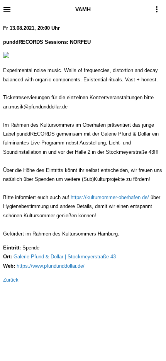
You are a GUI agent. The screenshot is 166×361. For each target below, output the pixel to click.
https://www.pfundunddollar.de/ (51, 266)
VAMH (83, 9)
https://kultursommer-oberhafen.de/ (110, 197)
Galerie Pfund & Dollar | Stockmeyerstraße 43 (65, 257)
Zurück (11, 280)
